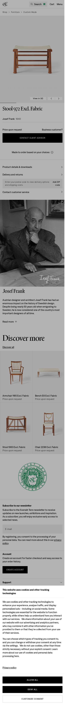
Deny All (32, 689)
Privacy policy (9, 667)
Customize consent (32, 699)
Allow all (32, 680)
